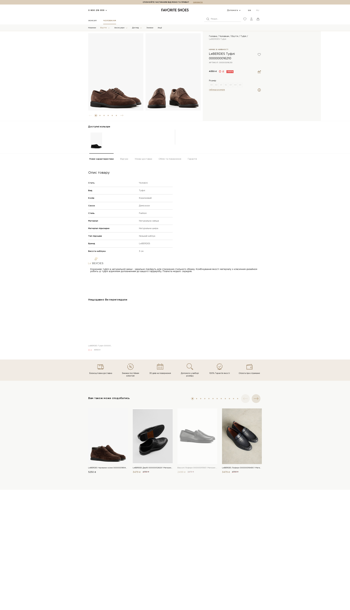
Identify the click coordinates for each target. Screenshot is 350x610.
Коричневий (145, 198)
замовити (198, 2)
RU (257, 10)
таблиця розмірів (217, 89)
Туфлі (243, 36)
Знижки (149, 28)
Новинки (92, 28)
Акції (160, 28)
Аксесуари (119, 28)
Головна (213, 36)
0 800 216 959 (96, 10)
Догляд (135, 28)
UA (249, 10)
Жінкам (92, 20)
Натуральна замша (149, 221)
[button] (95, 115)
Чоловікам (109, 20)
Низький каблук (147, 236)
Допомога (232, 10)
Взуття (103, 28)
